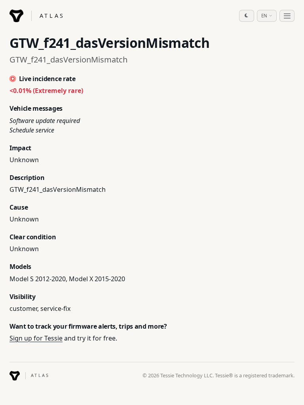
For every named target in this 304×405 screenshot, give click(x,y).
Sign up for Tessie (36, 338)
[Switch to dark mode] (246, 16)
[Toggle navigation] (286, 16)
